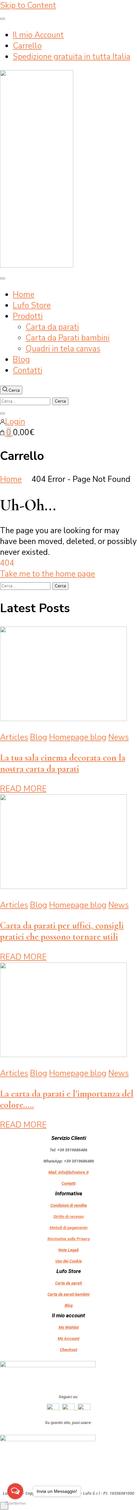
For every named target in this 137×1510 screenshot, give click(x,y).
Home (23, 294)
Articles (14, 737)
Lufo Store (32, 305)
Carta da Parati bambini (67, 338)
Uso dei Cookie (68, 1261)
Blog (21, 359)
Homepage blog (77, 737)
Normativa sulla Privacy (68, 1238)
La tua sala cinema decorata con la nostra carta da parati (62, 763)
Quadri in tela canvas (62, 348)
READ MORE (23, 789)
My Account (68, 1338)
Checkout (68, 1349)
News (118, 737)
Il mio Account (38, 35)
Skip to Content (28, 5)
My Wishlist (69, 1327)
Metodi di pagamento (69, 1227)
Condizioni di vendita (68, 1205)
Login (15, 421)
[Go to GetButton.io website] (15, 1503)
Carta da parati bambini (68, 1294)
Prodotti (28, 316)
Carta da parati (52, 327)
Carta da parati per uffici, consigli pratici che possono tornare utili (62, 931)
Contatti (27, 370)
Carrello (27, 45)
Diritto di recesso (69, 1216)
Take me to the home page (47, 574)
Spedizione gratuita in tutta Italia (71, 56)
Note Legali (68, 1250)
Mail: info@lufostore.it (68, 1172)
